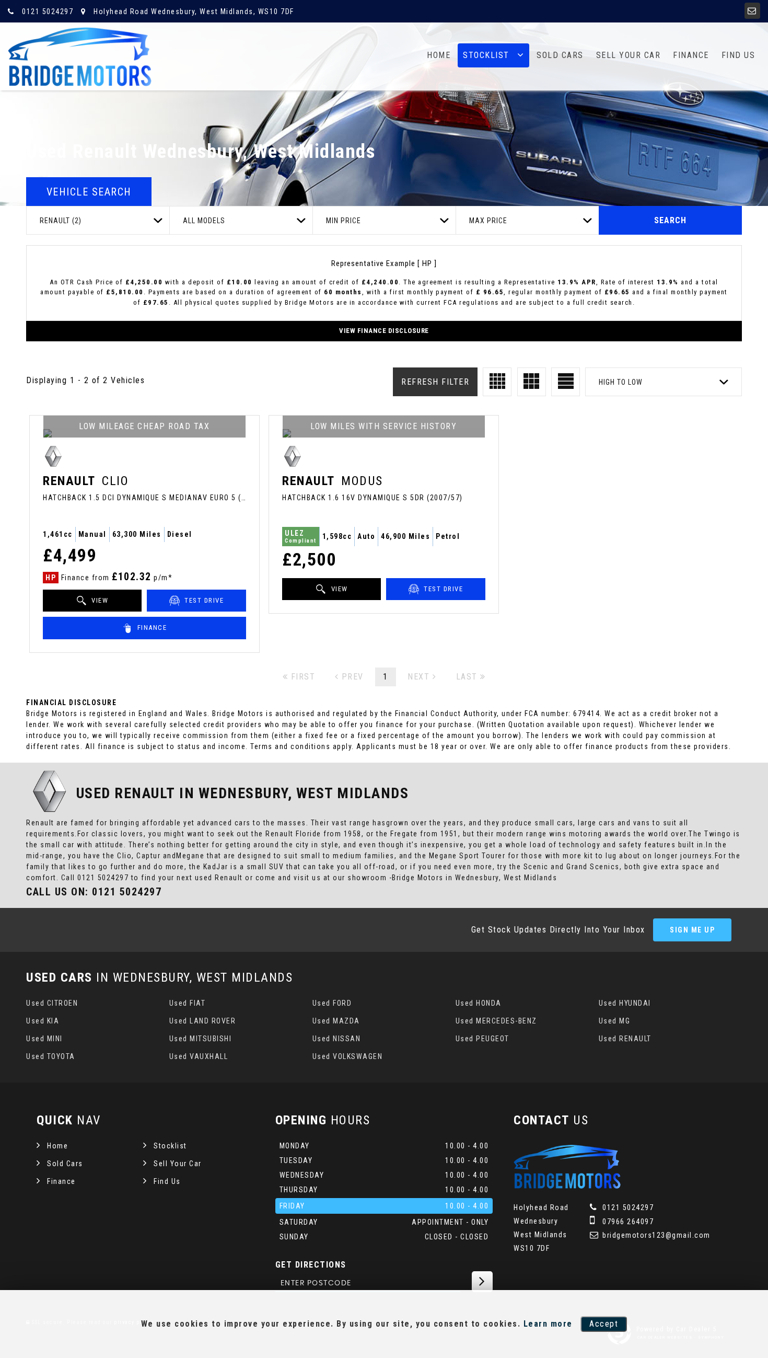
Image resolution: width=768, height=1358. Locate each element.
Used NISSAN (336, 1038)
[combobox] (97, 220)
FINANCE (151, 627)
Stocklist (486, 55)
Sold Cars (560, 55)
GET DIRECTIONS (310, 1265)
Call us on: (93, 891)
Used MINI (44, 1038)
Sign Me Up (692, 930)
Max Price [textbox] (488, 220)
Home (438, 55)
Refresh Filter (435, 382)
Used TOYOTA (50, 1056)
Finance (691, 55)
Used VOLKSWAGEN (347, 1056)
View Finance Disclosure (384, 331)
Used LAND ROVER (202, 1021)
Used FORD (332, 1003)
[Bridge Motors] (80, 56)
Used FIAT (187, 1003)
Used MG (615, 1021)
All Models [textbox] (204, 220)
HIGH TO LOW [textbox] (621, 382)
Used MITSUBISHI (200, 1038)
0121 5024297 (46, 11)
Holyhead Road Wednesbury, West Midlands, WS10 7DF (192, 11)
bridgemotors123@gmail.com (655, 1235)
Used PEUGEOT (482, 1038)
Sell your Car (628, 55)
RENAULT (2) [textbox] (61, 220)
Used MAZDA (336, 1021)
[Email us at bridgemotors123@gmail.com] (752, 11)
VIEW (99, 600)
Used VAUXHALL (198, 1056)
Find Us (738, 55)
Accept (603, 1324)
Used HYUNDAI (625, 1003)
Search (670, 220)
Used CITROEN (52, 1003)
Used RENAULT (625, 1038)
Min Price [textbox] (343, 220)
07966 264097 (627, 1221)
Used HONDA (479, 1003)
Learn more (548, 1324)
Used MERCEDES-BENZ (496, 1021)
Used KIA (42, 1021)
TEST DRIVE (203, 600)
